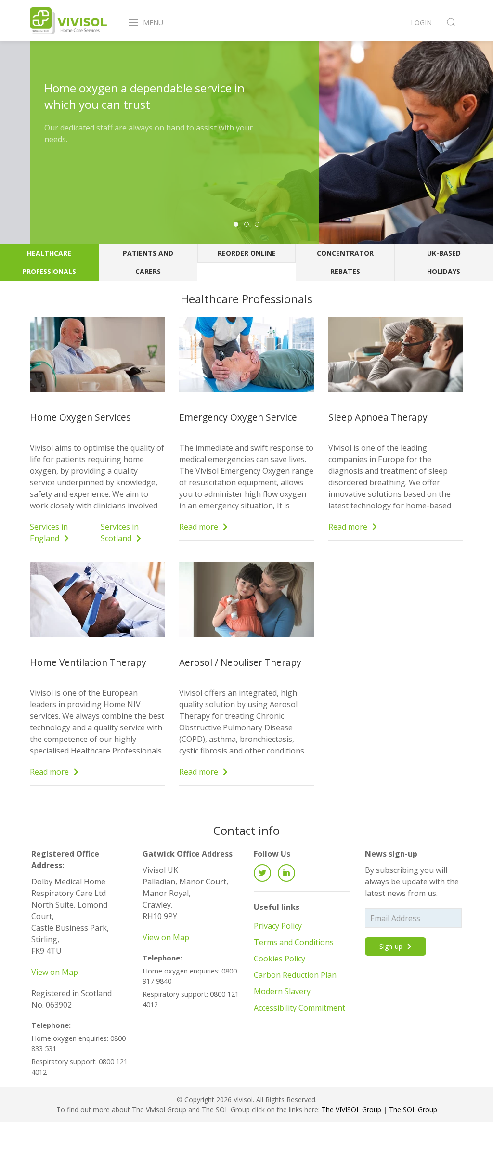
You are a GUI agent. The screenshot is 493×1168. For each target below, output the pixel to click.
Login (421, 22)
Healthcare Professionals (49, 262)
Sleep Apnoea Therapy (378, 417)
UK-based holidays (444, 262)
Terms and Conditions (294, 942)
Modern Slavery (282, 991)
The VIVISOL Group (351, 1109)
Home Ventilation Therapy (88, 662)
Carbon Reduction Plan (295, 975)
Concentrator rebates (345, 262)
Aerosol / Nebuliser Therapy (240, 662)
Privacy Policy (278, 926)
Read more (199, 526)
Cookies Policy (279, 958)
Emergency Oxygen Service (238, 417)
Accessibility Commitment (299, 1007)
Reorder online (247, 253)
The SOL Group (413, 1109)
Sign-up (391, 946)
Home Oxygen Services (80, 417)
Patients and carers (148, 262)
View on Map (54, 972)
